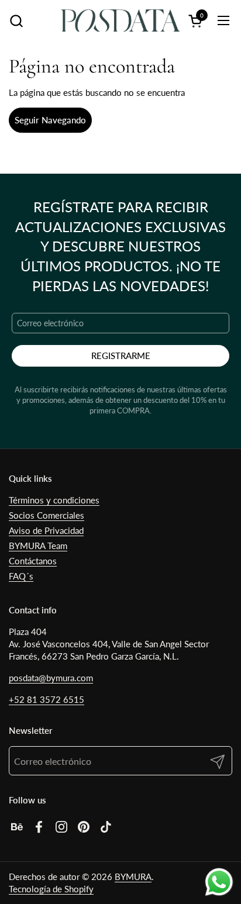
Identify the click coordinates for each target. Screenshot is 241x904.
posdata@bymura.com (51, 677)
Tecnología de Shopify (51, 889)
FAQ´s (21, 576)
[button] (16, 20)
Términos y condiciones (54, 500)
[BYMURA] (120, 20)
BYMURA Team (38, 545)
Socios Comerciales (46, 515)
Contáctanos (33, 560)
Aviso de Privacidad (46, 530)
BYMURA (133, 876)
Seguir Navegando (50, 120)
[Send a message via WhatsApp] (219, 882)
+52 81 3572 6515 (46, 699)
